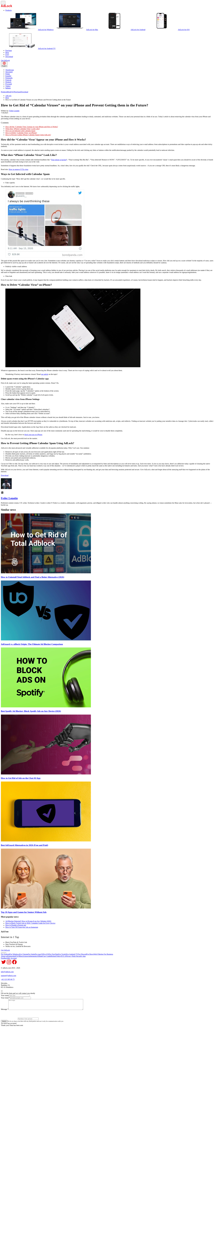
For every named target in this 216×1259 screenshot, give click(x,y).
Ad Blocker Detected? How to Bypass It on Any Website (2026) (28, 921)
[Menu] (3, 3)
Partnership (11, 956)
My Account (12, 958)
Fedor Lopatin (14, 111)
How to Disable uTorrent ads (15, 925)
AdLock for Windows (46, 30)
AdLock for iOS (184, 30)
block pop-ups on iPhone (33, 435)
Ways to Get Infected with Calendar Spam (20, 131)
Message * (4, 1009)
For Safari (31, 954)
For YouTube (53, 954)
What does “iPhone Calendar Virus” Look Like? (22, 129)
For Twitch (62, 954)
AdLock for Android (138, 30)
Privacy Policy (71, 956)
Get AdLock (5, 60)
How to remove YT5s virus (18, 169)
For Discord (82, 954)
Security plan (81, 956)
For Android (5, 954)
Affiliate (40, 956)
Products (8, 10)
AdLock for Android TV (47, 48)
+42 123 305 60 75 (8, 979)
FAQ (7, 55)
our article (44, 374)
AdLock (8, 96)
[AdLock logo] (6, 6)
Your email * (5, 998)
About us (4, 956)
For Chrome (23, 954)
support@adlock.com (8, 976)
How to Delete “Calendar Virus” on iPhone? (21, 133)
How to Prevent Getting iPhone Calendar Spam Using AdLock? (28, 135)
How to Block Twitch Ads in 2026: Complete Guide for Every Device (30, 923)
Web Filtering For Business (103, 954)
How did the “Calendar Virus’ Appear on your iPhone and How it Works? (31, 127)
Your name (5, 995)
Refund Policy (56, 956)
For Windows (14, 954)
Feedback (4, 958)
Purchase (8, 50)
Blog (7, 52)
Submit (4, 1021)
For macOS (39, 954)
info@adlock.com (7, 972)
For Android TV (72, 954)
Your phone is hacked (58, 160)
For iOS (46, 954)
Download (9, 57)
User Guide (47, 956)
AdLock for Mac (92, 30)
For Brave (90, 954)
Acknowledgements (29, 956)
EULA (63, 956)
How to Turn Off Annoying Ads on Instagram (21, 927)
